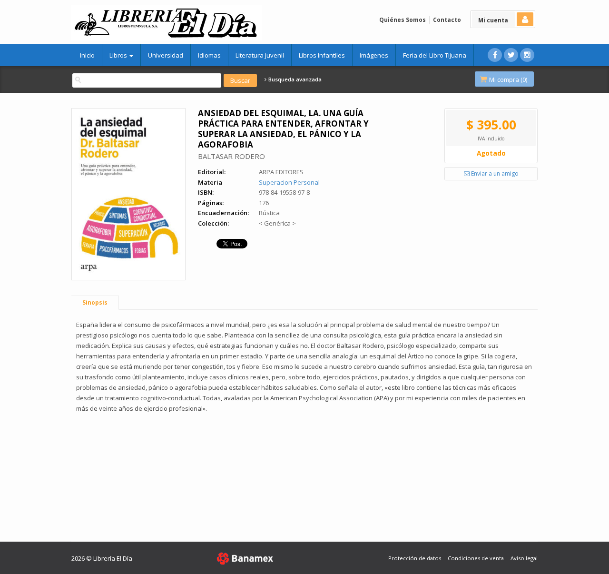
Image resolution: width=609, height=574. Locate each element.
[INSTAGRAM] (527, 55)
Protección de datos (414, 558)
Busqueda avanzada (294, 79)
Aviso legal (524, 558)
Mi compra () (507, 79)
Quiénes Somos (402, 20)
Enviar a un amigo (494, 173)
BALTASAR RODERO (231, 156)
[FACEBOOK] (495, 55)
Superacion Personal (289, 182)
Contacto (447, 20)
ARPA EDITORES (281, 172)
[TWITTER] (511, 55)
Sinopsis (95, 302)
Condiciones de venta (476, 558)
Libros (118, 55)
